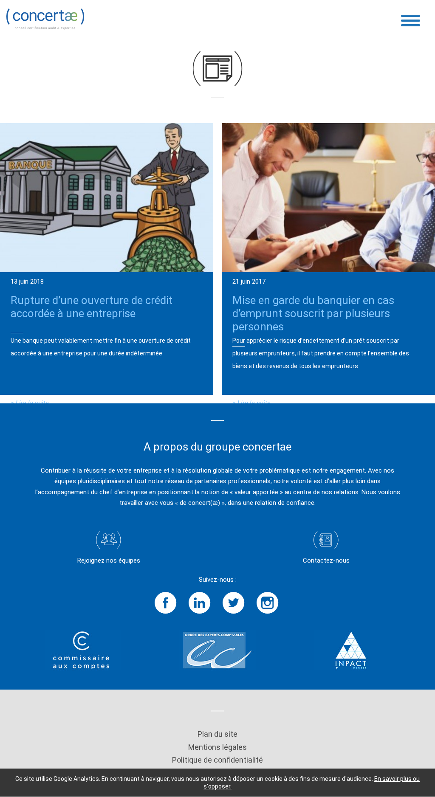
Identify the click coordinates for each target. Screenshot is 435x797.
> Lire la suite (30, 403)
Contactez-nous (326, 560)
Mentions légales (217, 747)
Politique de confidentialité (217, 759)
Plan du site (217, 733)
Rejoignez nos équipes (108, 560)
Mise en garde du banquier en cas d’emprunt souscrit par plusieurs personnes (313, 313)
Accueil (16, 75)
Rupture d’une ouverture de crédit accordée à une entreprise (91, 307)
